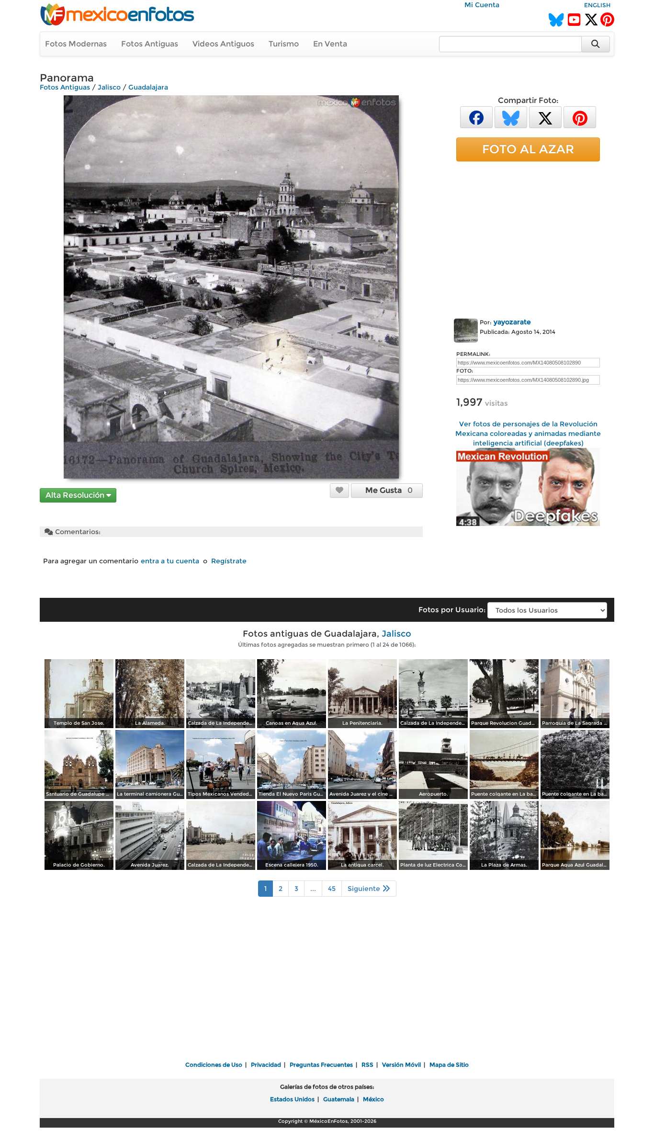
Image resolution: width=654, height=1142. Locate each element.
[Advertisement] (528, 238)
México (373, 1099)
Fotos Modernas (76, 43)
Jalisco (109, 87)
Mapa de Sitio (449, 1064)
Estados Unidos (292, 1099)
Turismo (284, 43)
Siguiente (365, 888)
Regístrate (229, 561)
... (313, 888)
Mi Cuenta (481, 4)
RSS (367, 1064)
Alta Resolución (75, 495)
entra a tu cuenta (170, 561)
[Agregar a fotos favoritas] (339, 490)
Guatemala (338, 1099)
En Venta (330, 43)
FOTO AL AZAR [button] (528, 149)
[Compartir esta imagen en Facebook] (476, 116)
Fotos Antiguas (149, 43)
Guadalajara (148, 87)
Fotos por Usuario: (451, 609)
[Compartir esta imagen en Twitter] (545, 116)
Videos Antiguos (223, 43)
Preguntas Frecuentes (321, 1064)
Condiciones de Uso (213, 1064)
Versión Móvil (401, 1064)
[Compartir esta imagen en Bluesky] (511, 116)
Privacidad (266, 1064)
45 (332, 888)
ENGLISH (597, 5)
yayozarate (512, 322)
